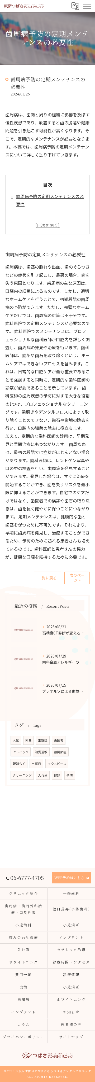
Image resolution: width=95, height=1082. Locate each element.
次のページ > (77, 577)
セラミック (20, 752)
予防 (69, 775)
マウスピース (57, 763)
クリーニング (22, 775)
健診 (57, 775)
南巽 (28, 740)
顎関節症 (60, 752)
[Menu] (87, 6)
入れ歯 (43, 775)
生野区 (43, 740)
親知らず (19, 763)
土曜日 (36, 763)
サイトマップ (71, 1036)
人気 (16, 740)
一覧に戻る (47, 577)
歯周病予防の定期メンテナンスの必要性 (50, 200)
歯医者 (58, 740)
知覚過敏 (41, 752)
